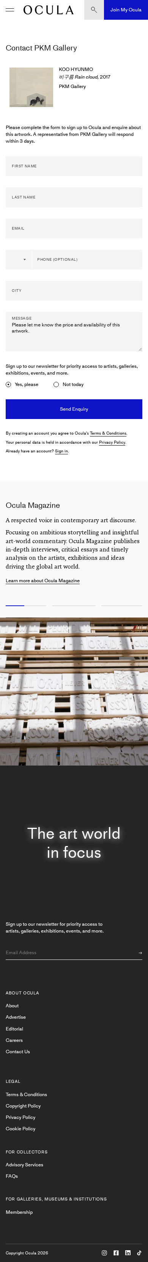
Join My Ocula (126, 10)
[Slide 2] (74, 606)
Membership (19, 1212)
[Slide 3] (123, 606)
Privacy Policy (112, 442)
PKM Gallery (72, 86)
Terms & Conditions (108, 433)
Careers (14, 1040)
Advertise (16, 1017)
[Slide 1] (24, 606)
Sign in (61, 451)
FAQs (12, 1176)
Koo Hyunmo (76, 69)
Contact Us (18, 1051)
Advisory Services (24, 1164)
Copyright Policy (23, 1106)
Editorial (14, 1029)
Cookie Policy (20, 1128)
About (12, 1005)
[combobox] (19, 259)
